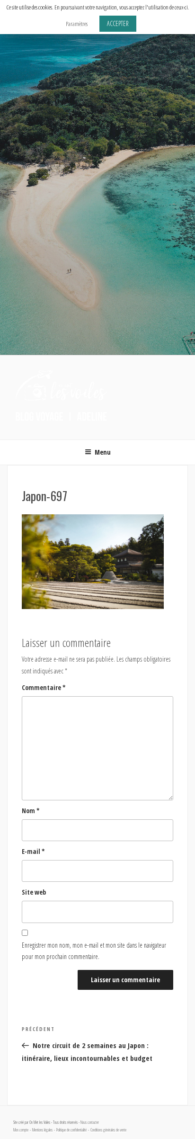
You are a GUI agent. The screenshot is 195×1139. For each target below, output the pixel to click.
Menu (103, 452)
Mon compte (20, 1130)
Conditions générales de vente (108, 1130)
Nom (31, 810)
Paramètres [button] (77, 23)
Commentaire (44, 687)
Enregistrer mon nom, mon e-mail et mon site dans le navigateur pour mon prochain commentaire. (94, 951)
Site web (34, 892)
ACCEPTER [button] (118, 23)
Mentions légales (42, 1130)
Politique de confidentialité (71, 1130)
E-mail (33, 851)
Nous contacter (89, 1122)
